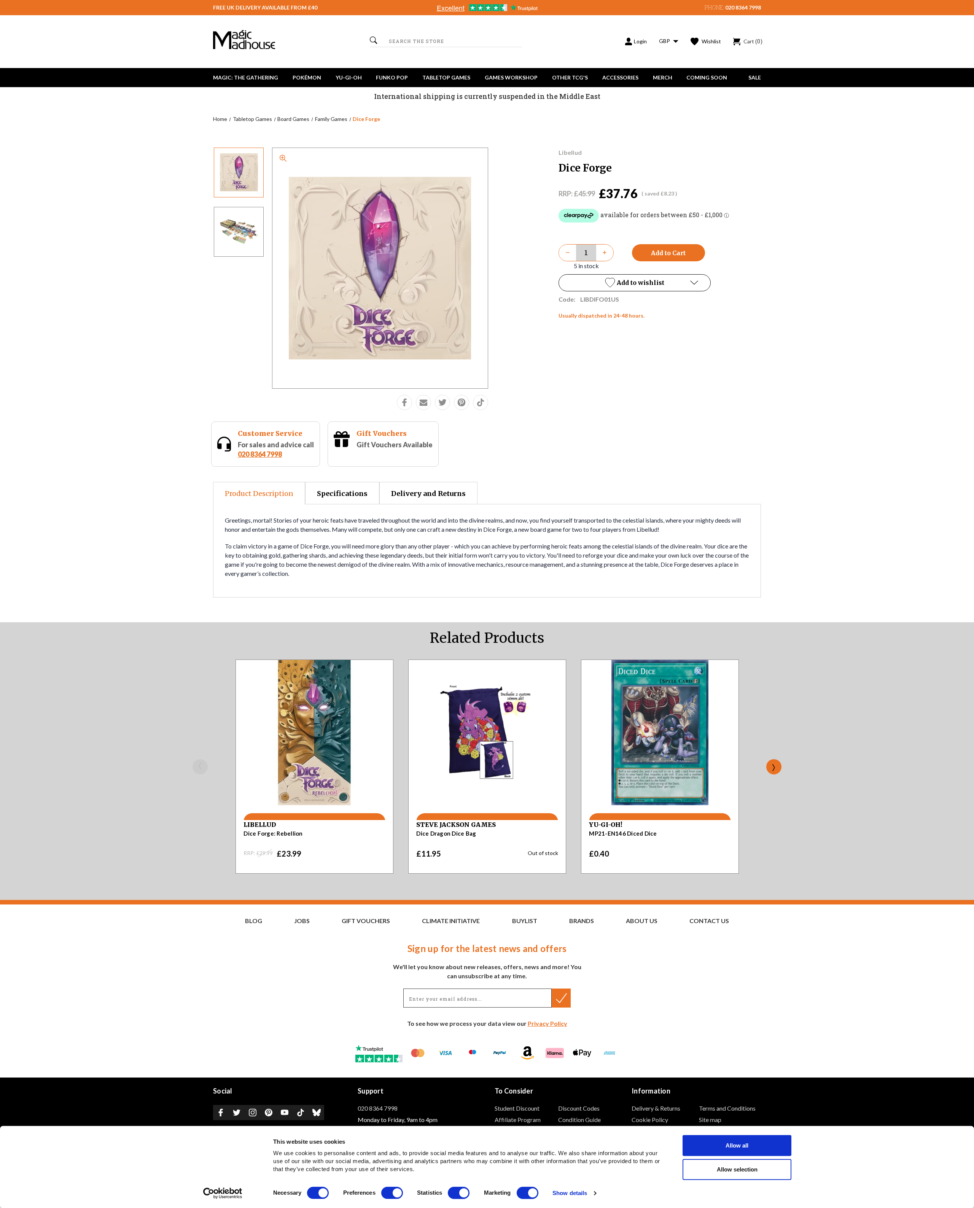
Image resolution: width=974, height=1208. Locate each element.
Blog (253, 920)
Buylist (524, 920)
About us (641, 920)
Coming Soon (706, 77)
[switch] (392, 1193)
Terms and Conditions (727, 1108)
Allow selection (737, 1169)
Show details (569, 1193)
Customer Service (270, 433)
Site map (710, 1119)
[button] (635, 282)
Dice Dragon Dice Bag (446, 833)
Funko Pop (392, 77)
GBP (665, 41)
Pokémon (307, 77)
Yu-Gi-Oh (349, 77)
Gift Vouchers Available (394, 444)
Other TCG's (570, 77)
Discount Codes (579, 1108)
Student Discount (517, 1108)
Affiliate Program (518, 1119)
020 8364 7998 (743, 7)
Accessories (620, 77)
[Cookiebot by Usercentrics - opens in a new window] (222, 1193)
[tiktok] (480, 402)
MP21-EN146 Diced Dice (623, 833)
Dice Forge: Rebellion (273, 833)
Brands (581, 920)
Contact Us (709, 920)
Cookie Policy (650, 1119)
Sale (754, 77)
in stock (586, 265)
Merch (662, 77)
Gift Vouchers (381, 433)
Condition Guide (579, 1119)
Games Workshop (511, 77)
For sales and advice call (276, 449)
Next (773, 766)
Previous (200, 766)
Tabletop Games (446, 77)
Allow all (737, 1145)
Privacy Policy (547, 1023)
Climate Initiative (451, 920)
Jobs (302, 920)
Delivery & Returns (656, 1108)
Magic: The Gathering (245, 77)
